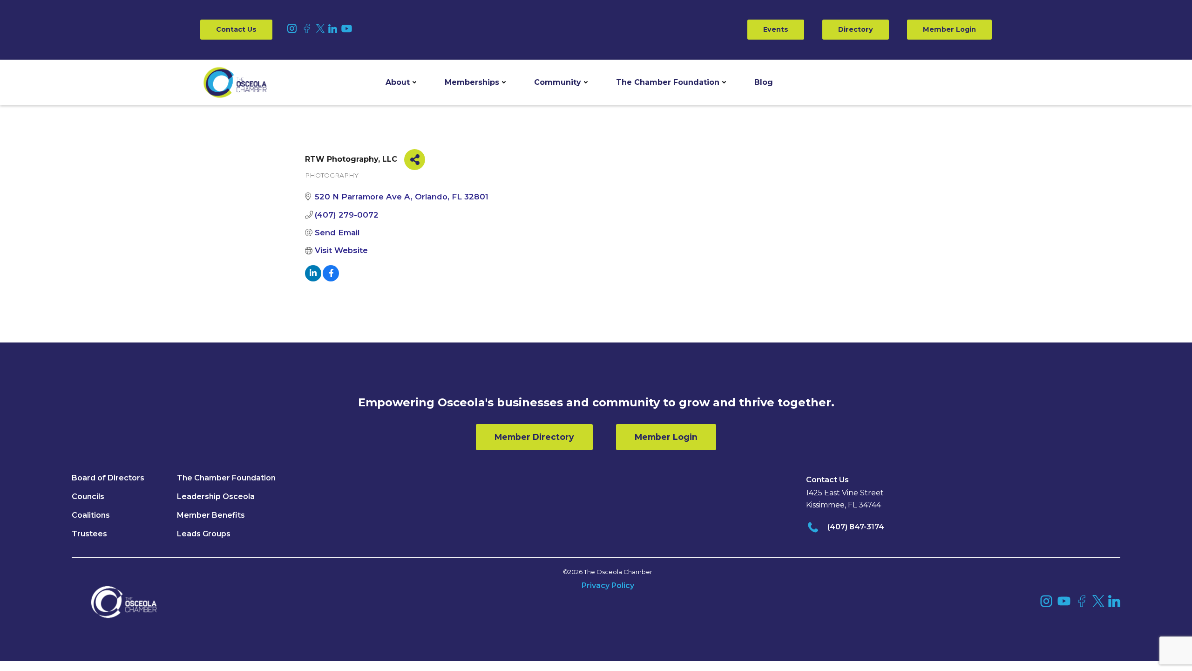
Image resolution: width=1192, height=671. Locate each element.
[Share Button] (414, 159)
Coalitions (91, 515)
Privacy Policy (608, 585)
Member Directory (534, 437)
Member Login (949, 29)
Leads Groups (203, 533)
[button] (401, 82)
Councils (88, 496)
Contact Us (236, 29)
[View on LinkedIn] (313, 278)
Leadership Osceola (216, 496)
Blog (763, 82)
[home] (235, 82)
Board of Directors (108, 477)
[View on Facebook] (331, 278)
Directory (855, 29)
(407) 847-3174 (855, 526)
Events (775, 29)
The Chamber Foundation (667, 82)
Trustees (89, 533)
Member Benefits (211, 515)
